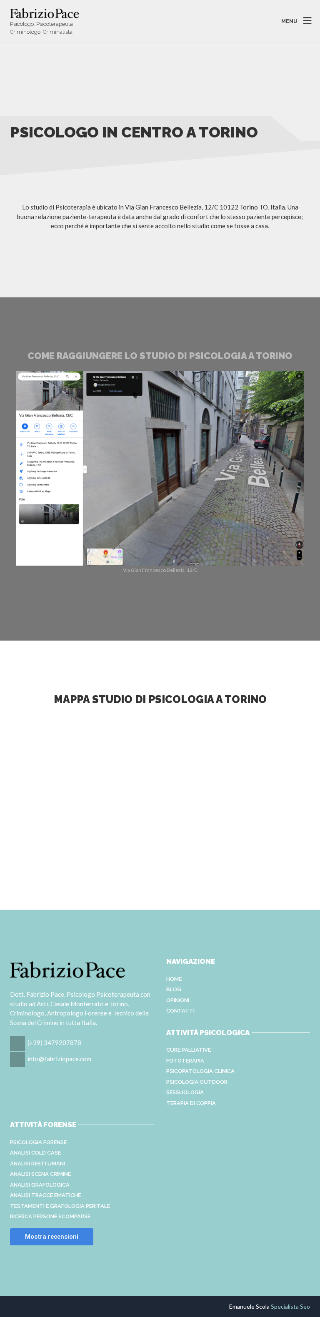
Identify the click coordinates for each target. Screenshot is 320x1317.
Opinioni (177, 1000)
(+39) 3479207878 (54, 1042)
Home (174, 979)
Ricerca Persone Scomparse (50, 1216)
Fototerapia (185, 1061)
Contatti (180, 1011)
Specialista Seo (290, 1306)
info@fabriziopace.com (59, 1059)
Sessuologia (185, 1092)
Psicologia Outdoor (197, 1082)
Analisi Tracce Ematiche (45, 1195)
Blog (173, 989)
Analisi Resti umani (37, 1163)
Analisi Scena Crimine (40, 1174)
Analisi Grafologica (40, 1185)
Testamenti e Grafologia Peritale (60, 1206)
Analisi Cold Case (35, 1153)
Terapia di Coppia (191, 1103)
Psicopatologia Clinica (200, 1071)
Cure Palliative (188, 1050)
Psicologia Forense (38, 1142)
